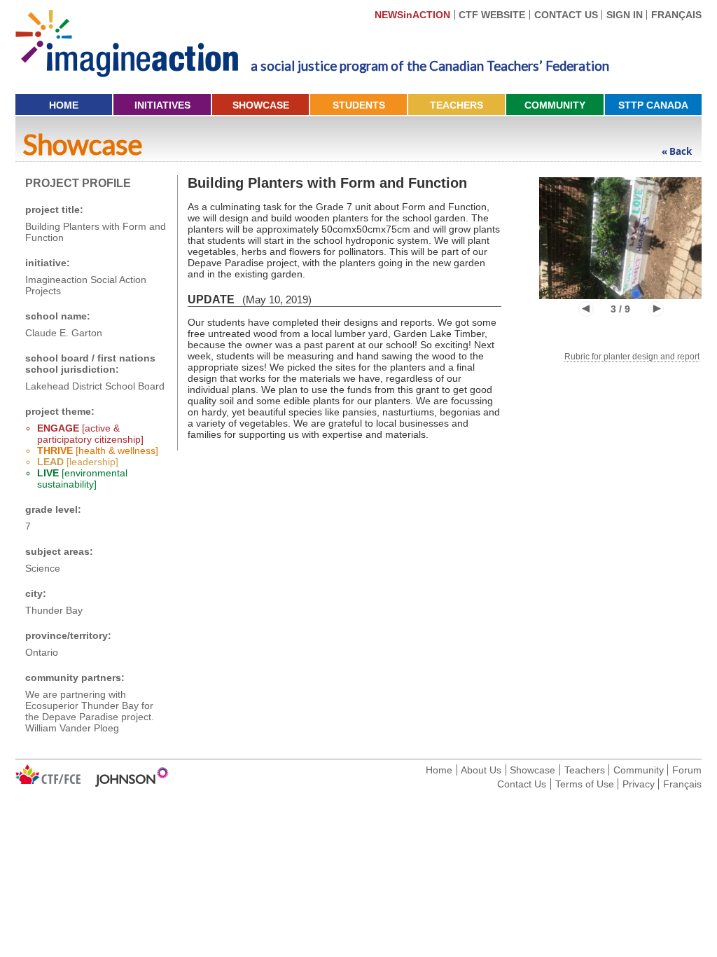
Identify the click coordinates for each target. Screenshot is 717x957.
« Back (677, 151)
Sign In (624, 14)
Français (676, 14)
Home (63, 105)
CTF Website (492, 14)
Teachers (456, 105)
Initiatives (162, 105)
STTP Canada (653, 105)
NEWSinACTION (412, 14)
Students (359, 105)
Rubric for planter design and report (631, 357)
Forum (687, 770)
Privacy (638, 784)
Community (554, 105)
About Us (481, 770)
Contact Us (566, 14)
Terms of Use (584, 784)
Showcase (260, 105)
